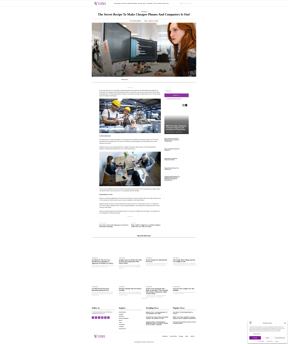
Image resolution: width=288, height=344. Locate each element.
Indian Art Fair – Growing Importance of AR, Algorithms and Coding (156, 313)
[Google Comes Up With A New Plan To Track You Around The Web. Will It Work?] (130, 248)
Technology (176, 286)
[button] (285, 323)
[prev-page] (183, 105)
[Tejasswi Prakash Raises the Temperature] (185, 168)
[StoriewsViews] (100, 3)
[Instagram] (96, 317)
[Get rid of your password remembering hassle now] (103, 277)
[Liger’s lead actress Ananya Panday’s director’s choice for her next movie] (185, 140)
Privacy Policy (261, 341)
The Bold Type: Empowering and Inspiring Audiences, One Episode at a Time (157, 317)
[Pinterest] (108, 317)
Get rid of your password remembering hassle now (100, 289)
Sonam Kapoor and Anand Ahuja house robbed (170, 159)
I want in (175, 95)
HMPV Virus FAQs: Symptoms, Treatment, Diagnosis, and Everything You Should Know (176, 127)
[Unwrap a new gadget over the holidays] (184, 277)
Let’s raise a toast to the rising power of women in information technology (113, 225)
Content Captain (136, 21)
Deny (267, 338)
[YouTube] (102, 317)
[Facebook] (93, 317)
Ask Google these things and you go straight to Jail (184, 260)
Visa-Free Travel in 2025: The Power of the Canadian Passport (184, 322)
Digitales (144, 342)
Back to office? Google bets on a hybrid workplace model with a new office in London (145, 225)
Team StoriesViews (170, 132)
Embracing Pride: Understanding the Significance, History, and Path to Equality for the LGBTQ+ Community (157, 323)
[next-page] (186, 105)
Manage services (256, 333)
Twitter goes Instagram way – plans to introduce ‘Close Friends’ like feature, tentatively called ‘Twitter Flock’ (157, 291)
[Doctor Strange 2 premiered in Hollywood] (185, 149)
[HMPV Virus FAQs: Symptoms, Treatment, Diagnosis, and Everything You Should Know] (176, 118)
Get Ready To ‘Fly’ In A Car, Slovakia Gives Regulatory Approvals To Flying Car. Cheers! (102, 261)
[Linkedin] (105, 317)
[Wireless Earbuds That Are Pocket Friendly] (130, 277)
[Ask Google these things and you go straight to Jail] (184, 248)
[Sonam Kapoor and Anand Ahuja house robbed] (185, 159)
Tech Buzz (144, 11)
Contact (276, 341)
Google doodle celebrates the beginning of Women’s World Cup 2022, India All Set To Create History (172, 178)
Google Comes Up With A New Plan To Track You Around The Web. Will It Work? (130, 261)
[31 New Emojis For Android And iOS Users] (157, 248)
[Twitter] (99, 317)
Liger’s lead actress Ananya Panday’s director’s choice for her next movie (171, 140)
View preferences (280, 338)
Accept (255, 338)
